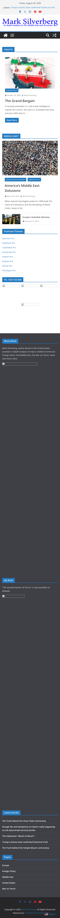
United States (8, 882)
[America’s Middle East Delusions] (30, 158)
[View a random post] (54, 35)
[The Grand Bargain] (30, 73)
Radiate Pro (7, 261)
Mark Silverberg (30, 95)
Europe (5, 865)
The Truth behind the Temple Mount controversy (25, 848)
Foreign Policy (11, 90)
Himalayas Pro (8, 270)
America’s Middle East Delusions (22, 188)
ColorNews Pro (9, 247)
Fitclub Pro (7, 266)
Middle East (7, 877)
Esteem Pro (7, 256)
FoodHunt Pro (8, 243)
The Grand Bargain (20, 100)
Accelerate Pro (9, 252)
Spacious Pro (8, 238)
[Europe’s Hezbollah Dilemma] (11, 219)
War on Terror (9, 888)
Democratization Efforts (15, 180)
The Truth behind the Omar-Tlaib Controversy (24, 821)
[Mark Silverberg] (5, 35)
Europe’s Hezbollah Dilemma (36, 217)
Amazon (6, 591)
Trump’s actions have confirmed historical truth (32, 7)
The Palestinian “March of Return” (18, 836)
